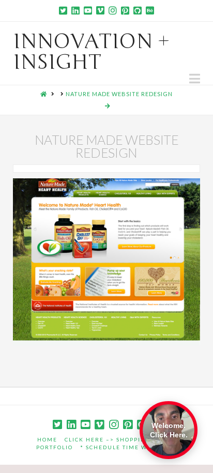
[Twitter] (63, 10)
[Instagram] (112, 10)
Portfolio (54, 447)
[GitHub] (137, 10)
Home (47, 439)
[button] (194, 78)
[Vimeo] (100, 10)
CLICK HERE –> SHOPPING (107, 439)
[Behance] (150, 10)
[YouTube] (88, 10)
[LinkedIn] (75, 10)
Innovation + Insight (91, 51)
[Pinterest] (125, 10)
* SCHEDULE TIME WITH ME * (128, 447)
